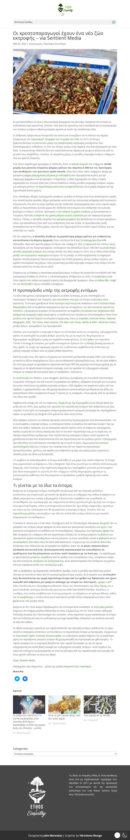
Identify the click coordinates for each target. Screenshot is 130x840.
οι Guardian (82, 318)
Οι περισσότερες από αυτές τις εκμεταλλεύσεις (60, 186)
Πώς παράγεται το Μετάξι (97, 715)
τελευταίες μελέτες (103, 606)
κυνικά (93, 538)
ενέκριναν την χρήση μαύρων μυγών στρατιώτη (58, 215)
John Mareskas (53, 835)
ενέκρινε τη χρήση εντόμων (75, 211)
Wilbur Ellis (102, 280)
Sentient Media (27, 660)
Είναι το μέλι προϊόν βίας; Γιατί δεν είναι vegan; (64, 717)
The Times (37, 322)
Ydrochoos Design (90, 835)
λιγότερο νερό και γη (66, 303)
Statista (33, 272)
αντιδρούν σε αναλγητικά (46, 560)
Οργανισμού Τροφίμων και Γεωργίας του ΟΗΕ (55, 139)
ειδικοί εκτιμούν (79, 164)
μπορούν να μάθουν (41, 557)
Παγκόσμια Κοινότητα (54, 43)
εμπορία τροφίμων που (69, 219)
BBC (28, 322)
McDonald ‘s (26, 283)
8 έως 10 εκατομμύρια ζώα (87, 240)
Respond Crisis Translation (77, 666)
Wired (101, 322)
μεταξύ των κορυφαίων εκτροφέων (31, 255)
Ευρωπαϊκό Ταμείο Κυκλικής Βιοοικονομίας (38, 635)
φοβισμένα (104, 538)
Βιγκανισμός (35, 43)
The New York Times (70, 322)
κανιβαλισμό (26, 597)
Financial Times (97, 318)
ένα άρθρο (88, 339)
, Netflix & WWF (89, 322)
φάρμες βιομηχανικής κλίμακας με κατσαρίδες (47, 175)
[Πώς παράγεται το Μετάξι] (100, 704)
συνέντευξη (22, 377)
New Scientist (50, 322)
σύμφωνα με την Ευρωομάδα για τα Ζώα (79, 402)
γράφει (101, 581)
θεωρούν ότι (106, 523)
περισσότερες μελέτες (24, 513)
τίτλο (15, 427)
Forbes (112, 322)
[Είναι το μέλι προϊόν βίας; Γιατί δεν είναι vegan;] (64, 704)
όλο (99, 509)
